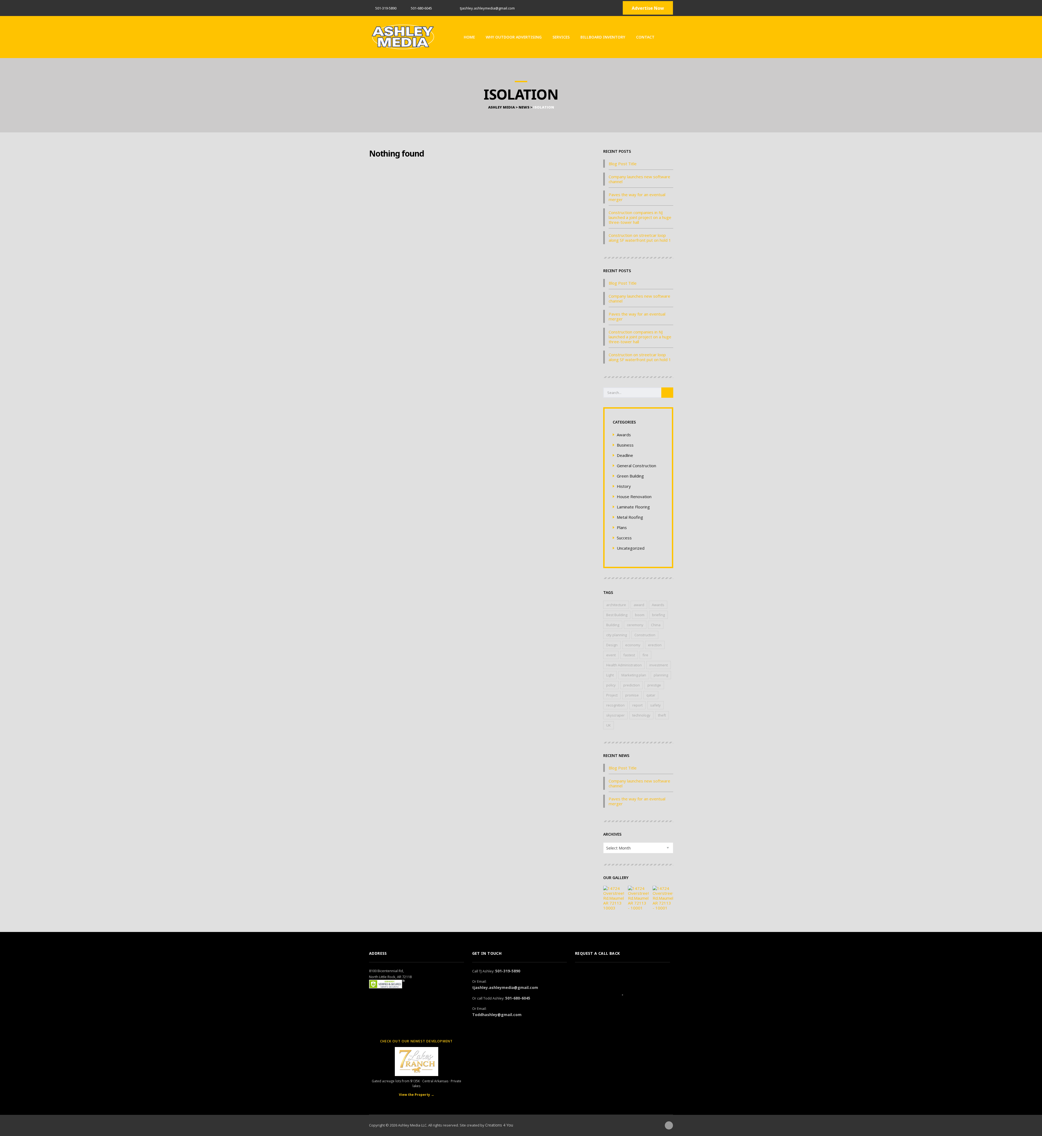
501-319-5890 (385, 8)
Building (612, 624)
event (611, 655)
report (637, 705)
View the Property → (416, 1094)
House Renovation (634, 496)
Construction (644, 634)
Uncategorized (630, 548)
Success (624, 537)
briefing (658, 614)
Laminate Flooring (633, 507)
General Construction (636, 465)
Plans (622, 527)
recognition (615, 705)
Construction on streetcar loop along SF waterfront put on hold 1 (640, 238)
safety (655, 705)
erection (655, 644)
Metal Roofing (630, 517)
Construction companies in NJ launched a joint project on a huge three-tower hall (640, 217)
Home (469, 37)
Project (612, 695)
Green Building (630, 476)
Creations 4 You (499, 1125)
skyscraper (615, 715)
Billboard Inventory (602, 37)
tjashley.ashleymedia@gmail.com (505, 987)
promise (632, 695)
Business (625, 445)
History (624, 486)
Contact (645, 37)
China (655, 624)
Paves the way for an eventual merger (637, 197)
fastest (629, 655)
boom (639, 614)
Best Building (616, 614)
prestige (654, 685)
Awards (624, 434)
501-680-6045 (517, 998)
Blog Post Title (623, 163)
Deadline (625, 455)
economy (632, 644)
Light (610, 675)
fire (645, 655)
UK (608, 725)
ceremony (635, 624)
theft (662, 715)
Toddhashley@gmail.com (497, 1014)
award (639, 604)
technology (641, 715)
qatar (650, 695)
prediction (631, 685)
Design (612, 644)
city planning (616, 634)
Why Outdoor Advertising (514, 37)
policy (611, 685)
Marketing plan (633, 675)
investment (658, 665)
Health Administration (624, 665)
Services (561, 37)
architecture (616, 604)
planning (661, 675)
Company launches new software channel (639, 179)
